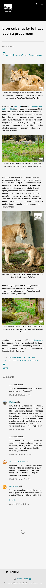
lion (33, 357)
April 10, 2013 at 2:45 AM (19, 504)
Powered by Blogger (24, 579)
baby (19, 357)
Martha (12, 402)
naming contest (37, 340)
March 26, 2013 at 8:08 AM (19, 479)
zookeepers (33, 361)
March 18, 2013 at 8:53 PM (19, 430)
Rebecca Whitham (19, 361)
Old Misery (13, 486)
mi (14, 500)
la (11, 500)
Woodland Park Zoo (17, 461)
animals (12, 357)
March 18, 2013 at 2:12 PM (19, 395)
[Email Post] (4, 365)
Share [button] (5, 368)
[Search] (36, 4)
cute (28, 357)
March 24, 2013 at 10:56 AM (20, 454)
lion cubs (17, 106)
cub (23, 357)
